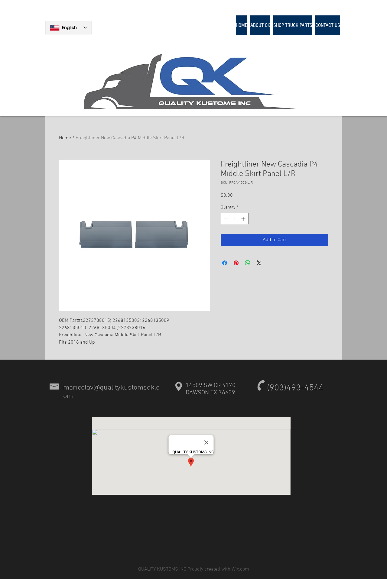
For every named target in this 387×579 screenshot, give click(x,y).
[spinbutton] (234, 218)
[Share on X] (259, 263)
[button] (292, 25)
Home (65, 138)
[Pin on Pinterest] (236, 263)
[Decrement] (225, 218)
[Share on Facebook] (224, 263)
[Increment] (244, 218)
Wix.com (239, 569)
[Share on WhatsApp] (247, 263)
